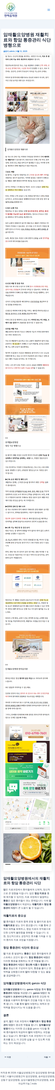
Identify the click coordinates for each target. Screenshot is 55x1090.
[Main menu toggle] (49, 10)
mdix (34, 1083)
